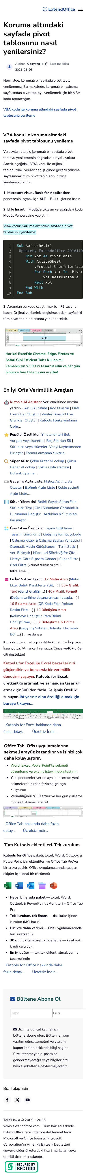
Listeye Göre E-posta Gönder (33, 558)
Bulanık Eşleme (22, 473)
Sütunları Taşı (21, 508)
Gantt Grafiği (29, 591)
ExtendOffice (61, 9)
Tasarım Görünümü (25, 534)
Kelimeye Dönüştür (26, 616)
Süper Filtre (68, 558)
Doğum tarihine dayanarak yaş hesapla (41, 597)
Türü (13, 591)
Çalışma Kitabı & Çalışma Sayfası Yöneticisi (46, 540)
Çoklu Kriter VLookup (47, 461)
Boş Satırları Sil (58, 440)
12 (47, 579)
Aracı (64, 579)
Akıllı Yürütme (35, 408)
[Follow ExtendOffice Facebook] (7, 1100)
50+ (65, 585)
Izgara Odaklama (59, 528)
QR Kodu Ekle (49, 603)
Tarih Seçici (67, 546)
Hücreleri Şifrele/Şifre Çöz (54, 552)
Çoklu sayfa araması (53, 467)
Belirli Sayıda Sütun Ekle (57, 501)
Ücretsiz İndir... (44, 731)
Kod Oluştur (59, 408)
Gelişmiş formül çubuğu (62, 534)
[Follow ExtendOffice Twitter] (17, 1100)
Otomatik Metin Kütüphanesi (33, 546)
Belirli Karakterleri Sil (36, 585)
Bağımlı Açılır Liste (40, 487)
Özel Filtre (18, 565)
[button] (80, 9)
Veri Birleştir (20, 552)
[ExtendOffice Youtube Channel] (28, 1100)
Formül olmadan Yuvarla (45, 453)
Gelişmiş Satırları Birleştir (41, 628)
